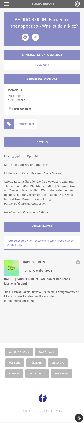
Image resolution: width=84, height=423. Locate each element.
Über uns (14, 362)
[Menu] (7, 4)
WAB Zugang (46, 351)
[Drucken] (25, 37)
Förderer (36, 362)
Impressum (61, 373)
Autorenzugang (19, 351)
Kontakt (14, 373)
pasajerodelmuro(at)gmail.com (25, 203)
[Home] (77, 4)
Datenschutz (37, 373)
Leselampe (58, 362)
